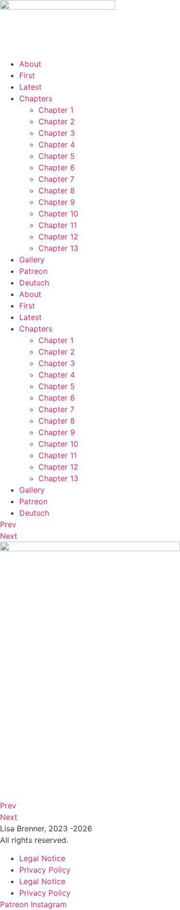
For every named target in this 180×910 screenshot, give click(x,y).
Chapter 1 (55, 110)
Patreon (33, 271)
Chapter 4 (56, 144)
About (30, 64)
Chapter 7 (56, 179)
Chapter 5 (56, 156)
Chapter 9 (56, 202)
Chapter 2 (56, 121)
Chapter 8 (56, 190)
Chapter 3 (56, 133)
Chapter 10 (58, 213)
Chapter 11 (57, 225)
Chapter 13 (58, 248)
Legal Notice (42, 858)
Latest (30, 87)
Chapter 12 (58, 236)
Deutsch (34, 282)
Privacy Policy (45, 870)
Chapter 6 (56, 167)
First (27, 75)
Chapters (35, 98)
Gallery (32, 259)
